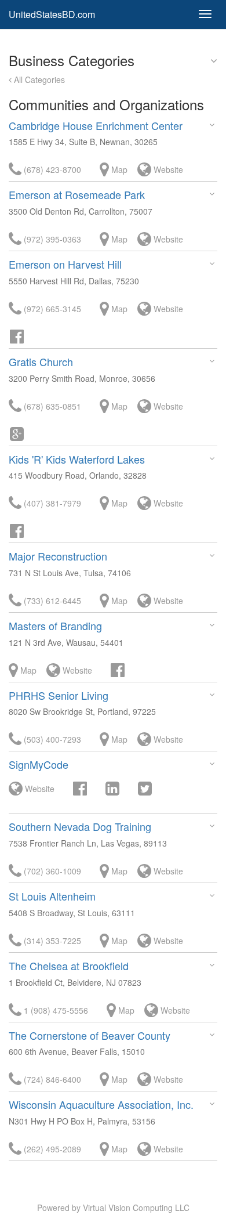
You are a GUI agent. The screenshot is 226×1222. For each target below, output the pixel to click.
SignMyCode (38, 764)
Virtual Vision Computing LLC (136, 1207)
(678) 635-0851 (51, 406)
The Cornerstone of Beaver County (89, 1035)
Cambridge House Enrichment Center (96, 125)
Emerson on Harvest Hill (65, 264)
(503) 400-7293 (51, 739)
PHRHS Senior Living (58, 695)
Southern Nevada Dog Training (80, 826)
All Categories (38, 79)
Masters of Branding (55, 625)
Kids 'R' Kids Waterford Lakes (77, 459)
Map (118, 169)
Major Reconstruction (58, 555)
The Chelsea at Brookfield (69, 965)
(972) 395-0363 (51, 239)
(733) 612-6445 (51, 600)
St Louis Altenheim (52, 895)
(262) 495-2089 (51, 1149)
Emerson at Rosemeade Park (77, 194)
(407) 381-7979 (51, 503)
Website (167, 169)
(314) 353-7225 (51, 940)
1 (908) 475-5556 (54, 1010)
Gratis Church (41, 361)
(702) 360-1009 (51, 871)
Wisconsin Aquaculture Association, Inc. (101, 1104)
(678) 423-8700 (51, 169)
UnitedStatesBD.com (52, 14)
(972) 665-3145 (51, 308)
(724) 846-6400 (51, 1079)
